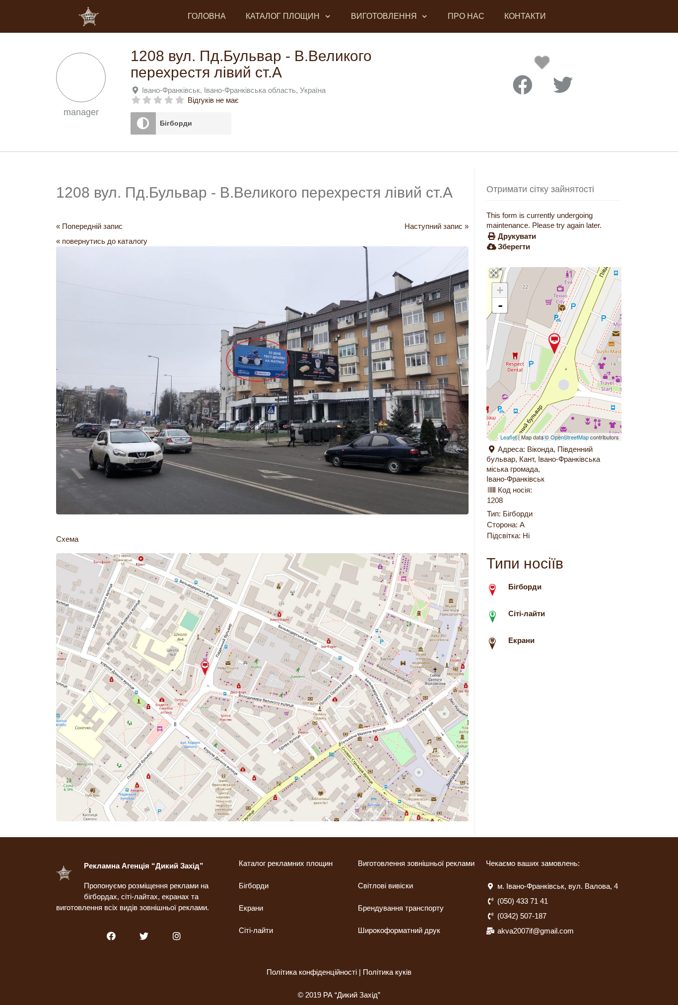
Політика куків (387, 972)
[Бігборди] (143, 123)
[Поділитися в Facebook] (522, 85)
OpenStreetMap (569, 437)
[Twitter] (143, 936)
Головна (207, 16)
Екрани (251, 908)
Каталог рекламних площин (286, 863)
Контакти (525, 16)
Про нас (466, 16)
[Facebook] (111, 936)
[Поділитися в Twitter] (562, 85)
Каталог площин (283, 16)
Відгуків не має (213, 100)
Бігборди (176, 123)
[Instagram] (176, 936)
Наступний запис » (437, 226)
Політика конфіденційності (312, 972)
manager (81, 112)
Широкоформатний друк (399, 930)
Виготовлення (384, 16)
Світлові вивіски (385, 885)
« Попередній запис (89, 226)
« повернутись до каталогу (101, 241)
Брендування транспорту (401, 908)
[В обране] (544, 65)
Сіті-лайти (256, 930)
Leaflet (508, 437)
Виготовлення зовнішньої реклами (416, 863)
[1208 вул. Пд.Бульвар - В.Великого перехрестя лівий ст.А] (554, 343)
